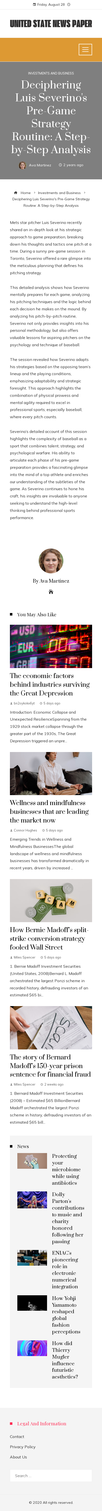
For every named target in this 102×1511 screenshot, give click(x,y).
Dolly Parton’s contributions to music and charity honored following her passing (68, 1218)
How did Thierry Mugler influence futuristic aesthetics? (65, 1360)
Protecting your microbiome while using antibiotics (66, 1169)
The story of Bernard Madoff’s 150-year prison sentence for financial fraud (50, 1066)
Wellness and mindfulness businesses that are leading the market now (49, 812)
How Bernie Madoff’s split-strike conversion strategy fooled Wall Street (49, 939)
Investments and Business (51, 73)
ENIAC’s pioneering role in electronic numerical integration (65, 1270)
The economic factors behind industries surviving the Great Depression (50, 685)
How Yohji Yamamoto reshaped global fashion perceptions (66, 1315)
